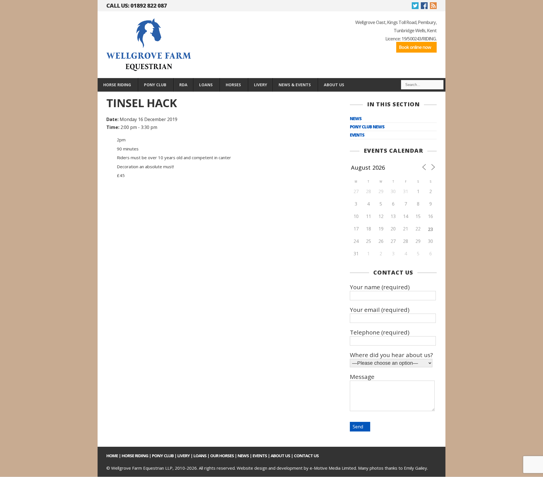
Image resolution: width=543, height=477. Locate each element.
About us (280, 455)
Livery (183, 455)
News (355, 118)
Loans (199, 455)
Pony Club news (367, 127)
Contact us (306, 455)
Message (362, 377)
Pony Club (163, 455)
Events (357, 135)
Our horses (222, 455)
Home (112, 455)
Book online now (415, 47)
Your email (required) (380, 310)
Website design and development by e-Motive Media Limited (296, 468)
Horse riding (135, 455)
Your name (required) (380, 287)
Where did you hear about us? (391, 355)
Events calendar (393, 150)
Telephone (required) (380, 332)
